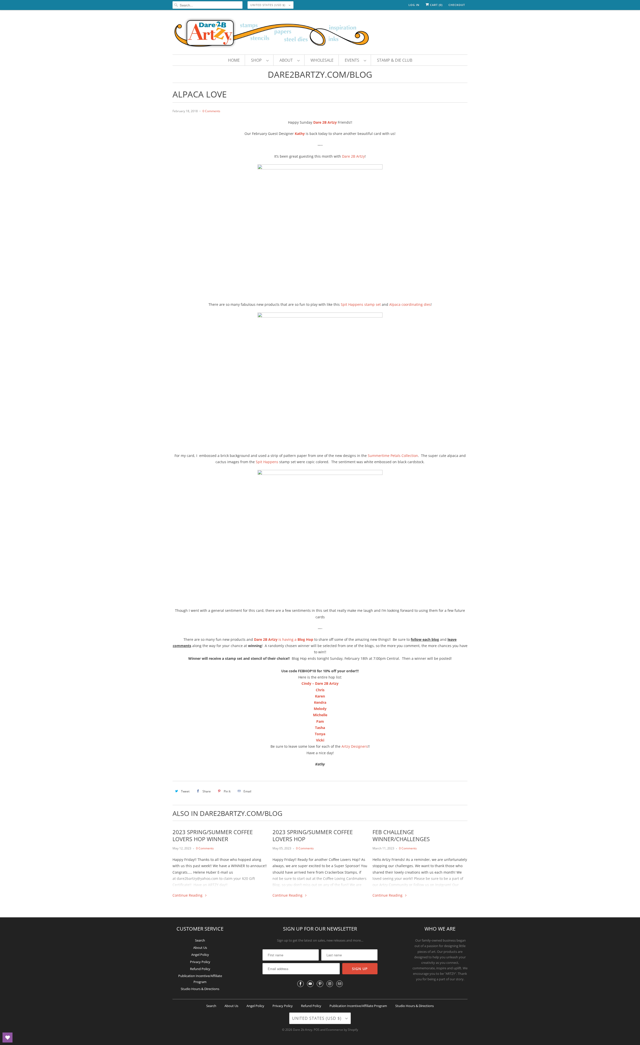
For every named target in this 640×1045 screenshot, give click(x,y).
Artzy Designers (355, 746)
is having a (275, 639)
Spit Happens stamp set (361, 304)
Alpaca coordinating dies (410, 304)
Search (200, 940)
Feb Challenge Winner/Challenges (401, 835)
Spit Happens (267, 461)
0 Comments (211, 111)
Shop (257, 60)
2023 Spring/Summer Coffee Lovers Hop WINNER (212, 835)
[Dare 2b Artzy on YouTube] (310, 984)
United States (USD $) (268, 5)
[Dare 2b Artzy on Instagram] (329, 984)
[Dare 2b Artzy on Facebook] (300, 984)
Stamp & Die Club (394, 60)
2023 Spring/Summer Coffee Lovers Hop (312, 835)
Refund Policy (200, 969)
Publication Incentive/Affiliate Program (358, 1006)
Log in (414, 5)
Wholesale (322, 60)
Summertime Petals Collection (393, 455)
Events (353, 60)
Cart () (435, 5)
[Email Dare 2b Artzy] (339, 984)
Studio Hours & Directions (200, 989)
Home (234, 60)
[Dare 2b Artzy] (320, 33)
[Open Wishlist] (7, 1038)
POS (317, 1030)
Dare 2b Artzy (302, 1030)
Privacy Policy (200, 962)
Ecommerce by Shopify (342, 1030)
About (287, 60)
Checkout (456, 5)
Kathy (300, 133)
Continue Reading (188, 895)
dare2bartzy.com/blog (320, 74)
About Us (200, 947)
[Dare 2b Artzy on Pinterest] (320, 984)
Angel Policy (200, 954)
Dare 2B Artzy (325, 122)
